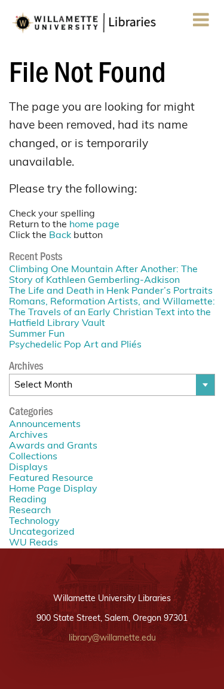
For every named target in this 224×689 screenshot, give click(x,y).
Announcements (45, 424)
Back (60, 235)
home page (94, 225)
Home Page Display (53, 489)
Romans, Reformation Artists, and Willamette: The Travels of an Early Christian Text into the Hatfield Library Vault (112, 312)
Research (30, 511)
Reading (28, 500)
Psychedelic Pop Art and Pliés (75, 345)
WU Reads (33, 543)
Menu (200, 32)
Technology (34, 521)
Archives (28, 435)
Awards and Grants (53, 446)
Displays (28, 467)
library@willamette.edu (112, 638)
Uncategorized (42, 532)
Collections (33, 457)
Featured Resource (51, 478)
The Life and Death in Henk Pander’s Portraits (111, 291)
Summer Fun (37, 334)
